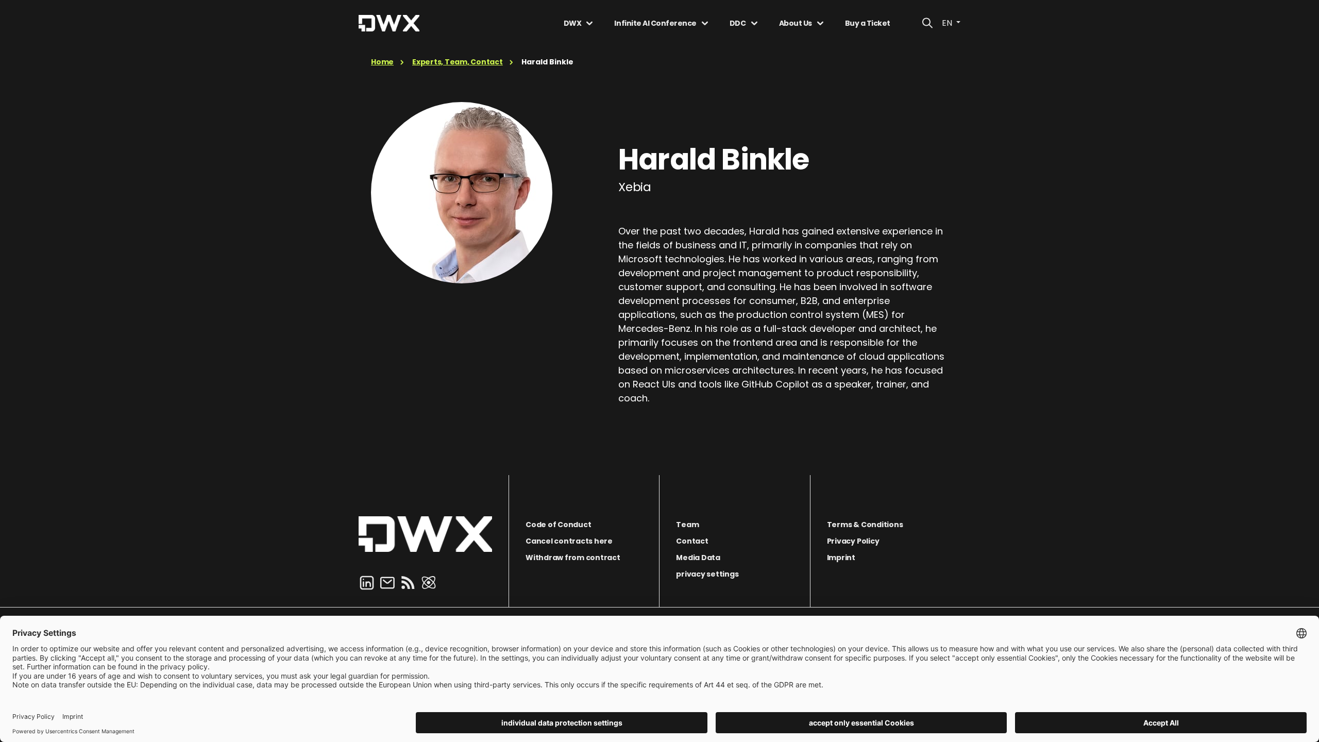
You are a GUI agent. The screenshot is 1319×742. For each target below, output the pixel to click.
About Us (795, 23)
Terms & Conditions (865, 524)
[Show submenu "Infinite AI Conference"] (705, 23)
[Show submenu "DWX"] (589, 23)
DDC (738, 23)
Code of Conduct (558, 524)
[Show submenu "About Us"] (820, 23)
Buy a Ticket (867, 23)
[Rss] (408, 582)
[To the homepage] (425, 534)
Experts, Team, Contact (457, 62)
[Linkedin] (367, 582)
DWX (573, 23)
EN (948, 23)
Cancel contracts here (569, 541)
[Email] (387, 582)
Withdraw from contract (573, 557)
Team (687, 524)
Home (382, 62)
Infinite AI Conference (655, 23)
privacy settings (707, 574)
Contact (692, 541)
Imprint (841, 557)
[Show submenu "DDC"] (754, 23)
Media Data (698, 557)
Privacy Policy (853, 541)
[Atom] (428, 582)
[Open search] (927, 23)
